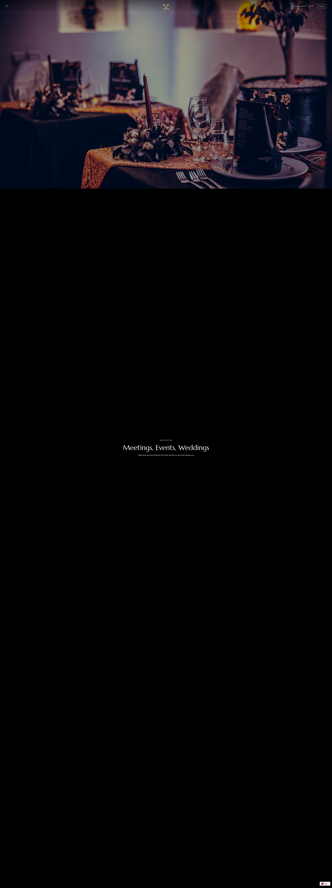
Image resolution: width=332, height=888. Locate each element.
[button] (322, 6)
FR (312, 6)
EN (310, 6)
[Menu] (6, 6)
